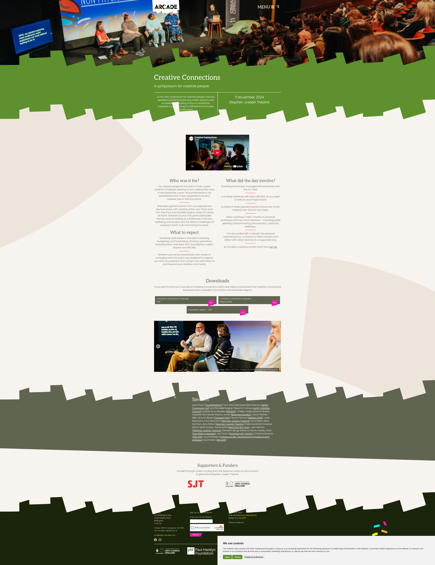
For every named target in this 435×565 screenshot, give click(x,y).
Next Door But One (238, 427)
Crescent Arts (222, 417)
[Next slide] (277, 346)
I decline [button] (237, 557)
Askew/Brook (251, 515)
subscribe (196, 535)
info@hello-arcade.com (164, 535)
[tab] (211, 370)
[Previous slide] (158, 346)
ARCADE (230, 411)
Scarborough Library (241, 433)
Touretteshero (213, 405)
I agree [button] (227, 557)
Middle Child (255, 417)
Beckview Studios (241, 414)
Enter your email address (201, 517)
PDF (211, 303)
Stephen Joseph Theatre (235, 420)
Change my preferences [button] (254, 557)
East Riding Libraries (204, 433)
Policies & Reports (236, 522)
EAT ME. (273, 247)
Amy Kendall (240, 518)
